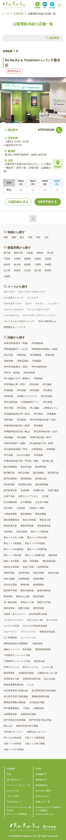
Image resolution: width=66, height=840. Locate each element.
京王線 (45, 496)
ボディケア (9, 292)
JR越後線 (51, 414)
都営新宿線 (38, 608)
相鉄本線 (52, 555)
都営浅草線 (9, 608)
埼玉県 (50, 253)
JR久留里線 (46, 396)
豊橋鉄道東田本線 (40, 696)
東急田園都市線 (11, 520)
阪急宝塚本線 (27, 590)
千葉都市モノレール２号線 (17, 661)
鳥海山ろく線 (27, 602)
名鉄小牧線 (9, 578)
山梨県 (7, 276)
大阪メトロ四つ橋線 (35, 743)
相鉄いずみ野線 (11, 561)
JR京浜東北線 (10, 402)
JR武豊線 (38, 425)
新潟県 (7, 264)
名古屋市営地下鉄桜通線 (16, 696)
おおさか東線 (23, 455)
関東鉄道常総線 (47, 631)
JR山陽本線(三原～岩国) (41, 443)
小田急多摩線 (10, 514)
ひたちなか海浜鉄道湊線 (35, 626)
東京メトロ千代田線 (35, 543)
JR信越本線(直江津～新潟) (17, 414)
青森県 (17, 270)
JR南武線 (21, 355)
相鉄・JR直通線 (31, 561)
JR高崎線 (8, 390)
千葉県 (7, 258)
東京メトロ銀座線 (39, 531)
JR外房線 (21, 390)
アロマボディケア (12, 303)
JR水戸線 (8, 408)
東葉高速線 (9, 673)
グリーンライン (28, 631)
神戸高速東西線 (11, 708)
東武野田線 (40, 467)
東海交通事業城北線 (13, 684)
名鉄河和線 (38, 573)
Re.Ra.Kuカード (14, 802)
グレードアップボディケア (31, 292)
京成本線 (25, 490)
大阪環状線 (36, 449)
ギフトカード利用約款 (17, 814)
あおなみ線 (49, 679)
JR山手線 (8, 355)
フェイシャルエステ (13, 309)
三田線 (26, 708)
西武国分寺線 (25, 484)
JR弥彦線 (8, 419)
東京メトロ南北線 (12, 555)
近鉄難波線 (23, 578)
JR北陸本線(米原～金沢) (46, 431)
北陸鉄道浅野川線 (31, 679)
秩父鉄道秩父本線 (38, 614)
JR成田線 (8, 396)
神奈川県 (18, 253)
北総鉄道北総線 (26, 673)
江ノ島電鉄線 (10, 637)
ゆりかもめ (51, 620)
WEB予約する (47, 201)
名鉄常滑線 (23, 573)
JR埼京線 (33, 384)
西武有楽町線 (10, 478)
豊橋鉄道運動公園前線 (15, 702)
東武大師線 (23, 472)
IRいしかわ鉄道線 (12, 737)
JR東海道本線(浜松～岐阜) (17, 425)
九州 (46, 237)
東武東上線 (47, 461)
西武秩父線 (53, 472)
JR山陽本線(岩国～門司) (16, 449)
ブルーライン (10, 631)
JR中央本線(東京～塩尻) (16, 366)
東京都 (7, 253)
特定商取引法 (42, 785)
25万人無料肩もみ (47, 321)
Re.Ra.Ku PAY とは (44, 814)
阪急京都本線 (44, 590)
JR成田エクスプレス (27, 396)
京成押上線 (38, 490)
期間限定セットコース (15, 327)
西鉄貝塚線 (38, 596)
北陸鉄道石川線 (11, 679)
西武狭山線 (40, 478)
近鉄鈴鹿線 (38, 578)
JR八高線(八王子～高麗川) (17, 378)
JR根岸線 (8, 361)
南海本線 (25, 584)
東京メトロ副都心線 (35, 555)
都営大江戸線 (44, 602)
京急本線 (8, 531)
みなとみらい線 (35, 620)
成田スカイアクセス (28, 496)
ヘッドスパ (53, 303)
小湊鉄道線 (37, 643)
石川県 (27, 270)
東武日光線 (26, 467)
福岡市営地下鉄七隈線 (27, 726)
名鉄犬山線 (53, 573)
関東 (6, 237)
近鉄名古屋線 (10, 584)
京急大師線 (21, 531)
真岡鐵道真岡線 (43, 649)
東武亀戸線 (9, 472)
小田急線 (20, 508)
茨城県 (37, 258)
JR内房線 (34, 390)
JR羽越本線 (37, 343)
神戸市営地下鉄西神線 (15, 720)
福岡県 (27, 258)
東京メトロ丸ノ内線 (13, 537)
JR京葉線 (47, 390)
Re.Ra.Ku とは (42, 796)
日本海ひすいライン (13, 732)
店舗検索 (18, 13)
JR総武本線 (29, 372)
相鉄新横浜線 (49, 561)
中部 (38, 237)
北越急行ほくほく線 (47, 673)
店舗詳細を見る (18, 201)
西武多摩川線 (10, 490)
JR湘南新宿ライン (30, 402)
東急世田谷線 (27, 525)
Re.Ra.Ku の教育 (43, 791)
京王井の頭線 (41, 502)
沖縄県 (48, 264)
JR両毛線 (21, 408)
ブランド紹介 (13, 796)
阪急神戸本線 (10, 590)
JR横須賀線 (22, 361)
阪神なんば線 (22, 596)
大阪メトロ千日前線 (13, 749)
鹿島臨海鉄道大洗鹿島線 (16, 643)
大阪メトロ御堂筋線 (35, 737)
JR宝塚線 (8, 455)
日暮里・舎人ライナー (15, 614)
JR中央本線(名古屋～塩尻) (43, 419)
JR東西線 (50, 449)
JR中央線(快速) (39, 366)
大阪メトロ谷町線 (12, 743)
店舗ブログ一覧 (43, 802)
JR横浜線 (49, 355)
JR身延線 (21, 419)
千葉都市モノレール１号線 (17, 655)
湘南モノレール (11, 649)
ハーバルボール (11, 315)
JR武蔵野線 (35, 355)
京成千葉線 (53, 490)
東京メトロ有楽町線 (13, 549)
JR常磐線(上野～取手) (14, 384)
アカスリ (39, 303)
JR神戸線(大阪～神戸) (41, 437)
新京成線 (27, 649)
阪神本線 (8, 596)
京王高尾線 (26, 502)
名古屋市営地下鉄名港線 (44, 690)
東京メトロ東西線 (12, 543)
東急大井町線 (29, 520)
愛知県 (40, 253)
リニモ (30, 684)
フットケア (32, 297)
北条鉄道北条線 (28, 714)
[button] (33, 38)
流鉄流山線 (39, 661)
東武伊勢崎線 (10, 467)
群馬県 (27, 264)
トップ (5, 13)
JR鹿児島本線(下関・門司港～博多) (21, 461)
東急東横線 (26, 514)
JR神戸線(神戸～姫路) (14, 443)
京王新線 (8, 508)
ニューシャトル (28, 637)
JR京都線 (21, 437)
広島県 (48, 258)
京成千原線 (9, 496)
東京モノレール (30, 667)
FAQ (9, 774)
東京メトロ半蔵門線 (37, 549)
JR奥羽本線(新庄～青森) (16, 343)
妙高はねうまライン (37, 732)
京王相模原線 (10, 502)
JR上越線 (34, 408)
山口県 (7, 270)
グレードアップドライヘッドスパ (39, 315)
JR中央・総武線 (12, 372)
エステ (28, 303)
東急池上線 (45, 520)
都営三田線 (23, 608)
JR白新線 (38, 414)
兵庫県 (17, 258)
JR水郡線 (47, 402)
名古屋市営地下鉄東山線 (16, 690)
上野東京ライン (50, 408)
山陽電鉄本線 (10, 714)
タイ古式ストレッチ (13, 297)
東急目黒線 (40, 514)
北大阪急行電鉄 (37, 702)
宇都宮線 (38, 378)
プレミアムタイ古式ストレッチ (19, 321)
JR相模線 (36, 361)
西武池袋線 (38, 472)
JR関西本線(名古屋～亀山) (17, 431)
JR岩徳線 (38, 455)
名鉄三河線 (28, 567)
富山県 (37, 270)
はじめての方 (13, 791)
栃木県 (17, 264)
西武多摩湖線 (41, 484)
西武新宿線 (9, 484)
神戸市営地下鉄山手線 (40, 720)
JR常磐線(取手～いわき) (16, 349)
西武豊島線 (26, 478)
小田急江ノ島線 (36, 508)
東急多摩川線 (10, 525)
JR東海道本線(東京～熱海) (44, 349)
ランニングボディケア (38, 309)
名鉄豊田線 (42, 567)
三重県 (37, 264)
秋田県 (48, 270)
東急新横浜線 (44, 525)
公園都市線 (38, 708)
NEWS (38, 769)
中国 (30, 237)
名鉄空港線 (9, 573)
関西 (14, 237)
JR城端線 (8, 437)
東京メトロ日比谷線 (37, 537)
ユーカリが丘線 (11, 626)
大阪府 (29, 253)
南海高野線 (38, 584)
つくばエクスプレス (13, 620)
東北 (22, 237)
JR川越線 (47, 384)
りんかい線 (47, 667)
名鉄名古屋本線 (11, 567)
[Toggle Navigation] (59, 5)
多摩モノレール (11, 667)
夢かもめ (8, 726)
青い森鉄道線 (10, 602)
